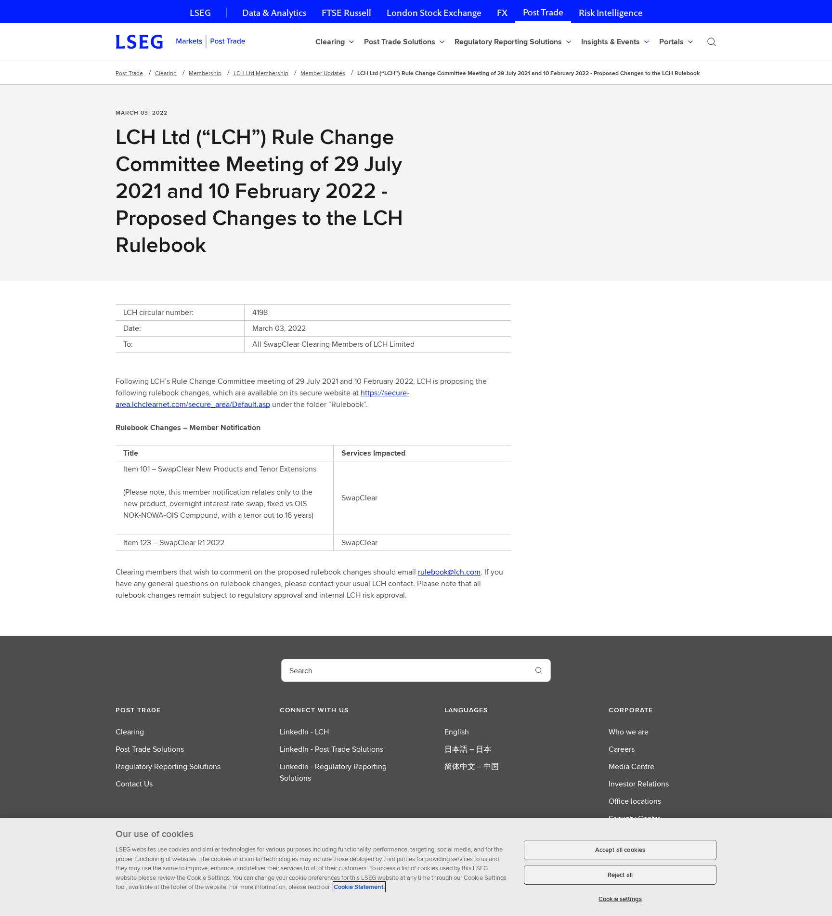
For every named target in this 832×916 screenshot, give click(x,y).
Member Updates (322, 73)
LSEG (200, 12)
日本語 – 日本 (467, 749)
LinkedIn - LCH (304, 731)
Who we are (629, 731)
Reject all (620, 874)
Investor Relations (639, 783)
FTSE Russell (346, 12)
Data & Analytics (274, 12)
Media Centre (631, 766)
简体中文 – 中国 (471, 766)
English (456, 731)
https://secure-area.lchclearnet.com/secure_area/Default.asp (262, 398)
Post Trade (543, 12)
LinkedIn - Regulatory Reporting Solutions (333, 772)
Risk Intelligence (611, 12)
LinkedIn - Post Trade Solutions (331, 749)
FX (502, 12)
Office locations (635, 801)
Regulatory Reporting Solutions (168, 766)
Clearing (166, 73)
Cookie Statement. (359, 886)
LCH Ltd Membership (261, 73)
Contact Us (134, 783)
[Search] (711, 42)
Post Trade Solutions (150, 749)
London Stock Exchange (434, 12)
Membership (205, 73)
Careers (622, 749)
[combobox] (404, 670)
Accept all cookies (620, 849)
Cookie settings (620, 898)
